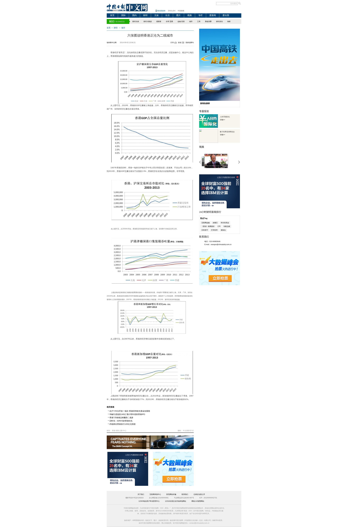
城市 (190, 21)
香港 (113, 431)
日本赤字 (204, 230)
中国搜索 (181, 11)
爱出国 (226, 15)
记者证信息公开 (199, 494)
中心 (124, 431)
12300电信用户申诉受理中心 (149, 501)
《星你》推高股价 (208, 226)
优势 (117, 431)
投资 (183, 21)
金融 (179, 21)
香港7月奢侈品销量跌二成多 (121, 417)
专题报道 (204, 111)
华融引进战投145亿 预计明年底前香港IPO (127, 414)
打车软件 (214, 230)
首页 (112, 15)
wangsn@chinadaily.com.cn (221, 244)
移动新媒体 (161, 11)
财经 (145, 15)
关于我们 (141, 494)
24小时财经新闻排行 (210, 212)
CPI (219, 226)
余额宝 (215, 223)
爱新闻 (212, 15)
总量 (121, 431)
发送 (179, 43)
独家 (229, 21)
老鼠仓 (223, 230)
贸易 (171, 21)
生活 (167, 15)
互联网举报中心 (155, 494)
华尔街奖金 (225, 223)
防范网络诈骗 (171, 494)
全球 (167, 21)
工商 (198, 21)
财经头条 (135, 21)
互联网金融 (205, 223)
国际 (123, 15)
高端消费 (208, 21)
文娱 (156, 15)
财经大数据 (148, 21)
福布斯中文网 (111, 43)
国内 (134, 15)
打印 (172, 43)
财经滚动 (219, 21)
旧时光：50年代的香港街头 (121, 421)
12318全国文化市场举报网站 (175, 501)
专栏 (200, 15)
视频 (189, 15)
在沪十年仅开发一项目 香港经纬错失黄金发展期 (129, 411)
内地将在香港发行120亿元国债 (122, 424)
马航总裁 (226, 226)
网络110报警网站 (198, 501)
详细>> (222, 120)
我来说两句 (190, 43)
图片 (178, 15)
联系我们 (185, 494)
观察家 (158, 21)
